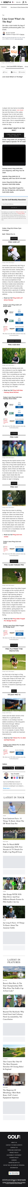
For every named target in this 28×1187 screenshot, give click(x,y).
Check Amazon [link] (19, 330)
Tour (3, 15)
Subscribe (18, 2)
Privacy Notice (21, 213)
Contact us (14, 1147)
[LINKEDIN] (17, 778)
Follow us (15, 72)
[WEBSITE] (20, 778)
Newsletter (23, 72)
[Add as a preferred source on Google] (14, 1173)
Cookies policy (14, 1157)
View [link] (19, 314)
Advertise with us (14, 1162)
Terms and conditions (14, 1150)
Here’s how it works (19, 39)
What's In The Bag (8, 768)
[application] (14, 153)
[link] (6, 312)
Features (22, 34)
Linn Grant (20, 110)
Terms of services (20, 212)
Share (6, 72)
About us (14, 1142)
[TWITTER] (12, 778)
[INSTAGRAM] (15, 778)
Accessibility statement (14, 1155)
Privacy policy (14, 1152)
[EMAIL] (22, 778)
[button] (14, 312)
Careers (14, 1160)
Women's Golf (19, 768)
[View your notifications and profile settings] (10, 2)
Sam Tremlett (11, 32)
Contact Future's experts (14, 1145)
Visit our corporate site (19, 1180)
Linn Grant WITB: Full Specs (15, 66)
